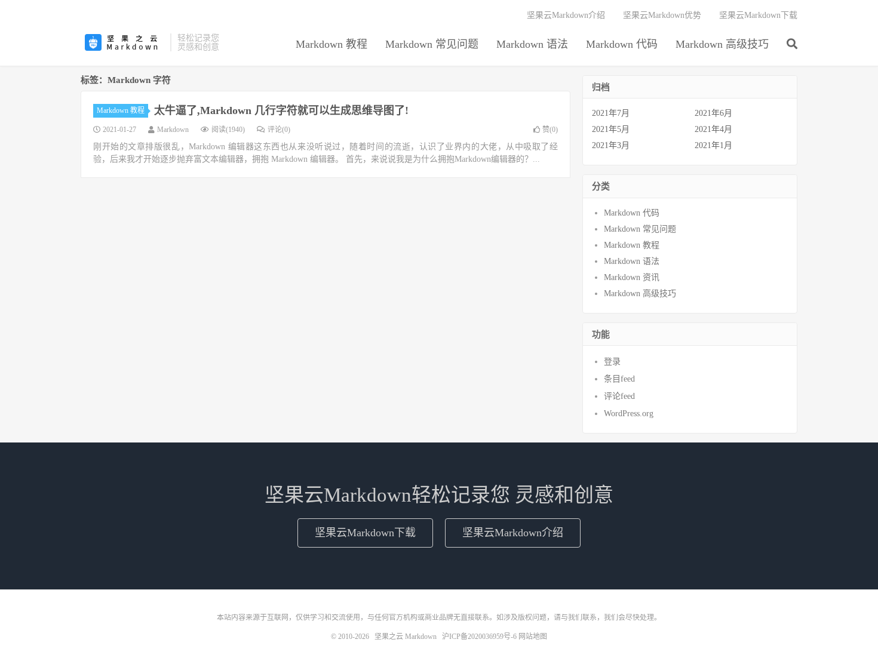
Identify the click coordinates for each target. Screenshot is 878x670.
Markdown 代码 (622, 44)
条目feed (619, 378)
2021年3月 (611, 145)
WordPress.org (628, 413)
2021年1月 (713, 145)
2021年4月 (713, 129)
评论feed (619, 396)
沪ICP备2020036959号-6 (479, 636)
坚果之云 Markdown (122, 42)
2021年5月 (611, 129)
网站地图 (532, 636)
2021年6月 (713, 113)
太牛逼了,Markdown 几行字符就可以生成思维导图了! (281, 110)
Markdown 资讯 (631, 277)
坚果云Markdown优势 (662, 15)
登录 (612, 361)
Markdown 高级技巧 (722, 44)
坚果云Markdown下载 (758, 15)
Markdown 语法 (532, 44)
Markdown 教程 (331, 44)
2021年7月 (611, 113)
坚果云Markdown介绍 (566, 15)
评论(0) (279, 129)
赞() (550, 129)
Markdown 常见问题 (431, 44)
